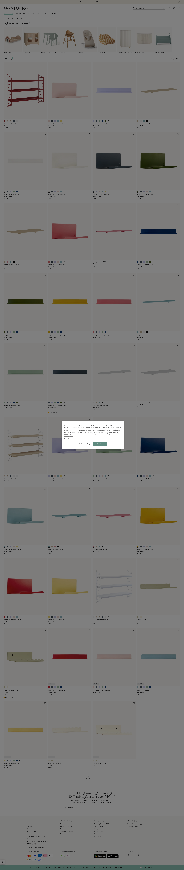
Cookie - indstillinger (85, 444)
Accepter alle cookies (100, 444)
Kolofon (66, 438)
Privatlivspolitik (68, 436)
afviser (66, 434)
